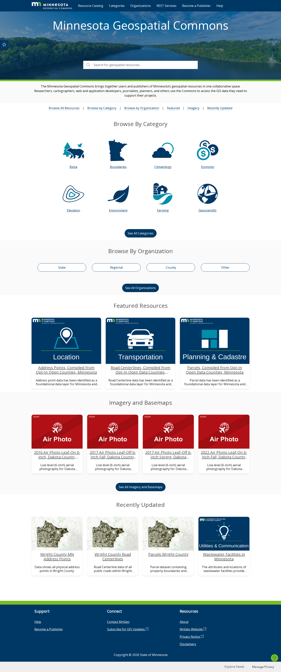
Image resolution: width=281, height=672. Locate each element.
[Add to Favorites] (4, 44)
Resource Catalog (90, 6)
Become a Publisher (196, 6)
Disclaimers (188, 644)
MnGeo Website (191, 629)
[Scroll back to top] (274, 658)
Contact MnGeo (118, 622)
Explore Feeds (234, 667)
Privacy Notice (190, 637)
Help (219, 6)
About (184, 622)
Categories (117, 6)
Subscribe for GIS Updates (126, 629)
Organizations (140, 6)
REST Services (166, 6)
